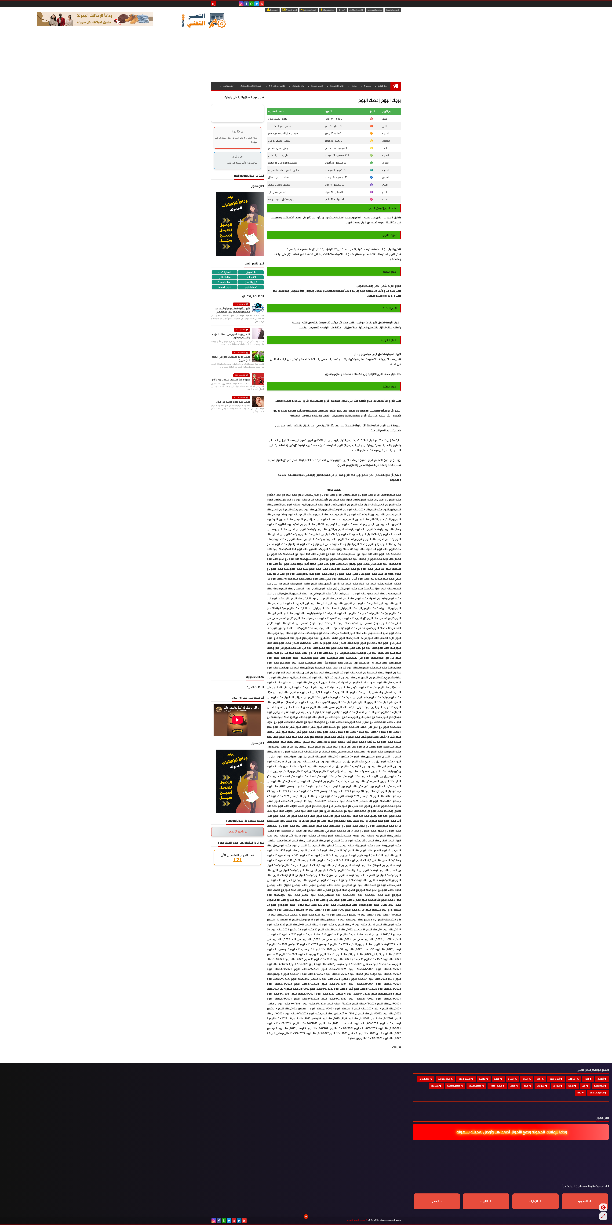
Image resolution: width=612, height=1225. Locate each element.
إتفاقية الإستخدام (356, 10)
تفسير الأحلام (464, 1079)
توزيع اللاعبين (251, 282)
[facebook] (246, 3)
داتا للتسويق (298, 86)
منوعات (367, 86)
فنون (512, 1086)
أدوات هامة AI (328, 10)
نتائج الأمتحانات (336, 86)
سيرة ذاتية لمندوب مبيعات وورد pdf (231, 379)
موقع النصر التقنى (356, 1220)
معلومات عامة (597, 1092)
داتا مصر (437, 1201)
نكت (579, 1092)
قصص (354, 86)
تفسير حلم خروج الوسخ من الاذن (233, 401)
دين (583, 1086)
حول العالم (424, 1079)
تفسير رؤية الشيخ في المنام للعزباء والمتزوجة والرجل (231, 336)
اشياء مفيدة (317, 86)
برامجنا (482, 1079)
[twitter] (256, 3)
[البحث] (213, 3)
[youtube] (261, 3)
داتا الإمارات (535, 1201)
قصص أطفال (496, 1086)
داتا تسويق (251, 272)
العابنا (496, 1079)
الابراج (525, 1079)
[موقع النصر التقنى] (204, 20)
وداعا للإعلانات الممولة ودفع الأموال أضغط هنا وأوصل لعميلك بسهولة (509, 1132)
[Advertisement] (306, 57)
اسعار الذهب (225, 272)
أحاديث (600, 1079)
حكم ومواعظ (444, 1079)
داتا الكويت (486, 1201)
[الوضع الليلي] (603, 1207)
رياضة (571, 1086)
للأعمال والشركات (277, 86)
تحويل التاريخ (250, 287)
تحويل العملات (224, 287)
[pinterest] (234, 1220)
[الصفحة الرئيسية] (395, 86)
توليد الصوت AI (310, 10)
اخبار (587, 1079)
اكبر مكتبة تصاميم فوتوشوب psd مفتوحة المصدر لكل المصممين (232, 310)
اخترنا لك (572, 1079)
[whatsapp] (251, 3)
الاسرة (511, 1079)
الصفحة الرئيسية (392, 10)
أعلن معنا (274, 10)
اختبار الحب (251, 277)
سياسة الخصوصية (375, 10)
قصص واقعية (453, 1086)
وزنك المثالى (224, 277)
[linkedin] (239, 1220)
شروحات (541, 1086)
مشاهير (435, 1086)
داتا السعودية (585, 1201)
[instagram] (241, 3)
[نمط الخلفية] (603, 1216)
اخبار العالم (383, 86)
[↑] (306, 1216)
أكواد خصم (555, 1079)
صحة (526, 1086)
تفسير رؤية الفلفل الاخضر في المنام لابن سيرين (231, 358)
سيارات (556, 1086)
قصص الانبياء (475, 1086)
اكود (539, 1079)
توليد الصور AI (291, 10)
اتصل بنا (342, 10)
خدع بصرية (599, 1086)
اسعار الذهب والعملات (251, 86)
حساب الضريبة (224, 282)
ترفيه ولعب (228, 86)
